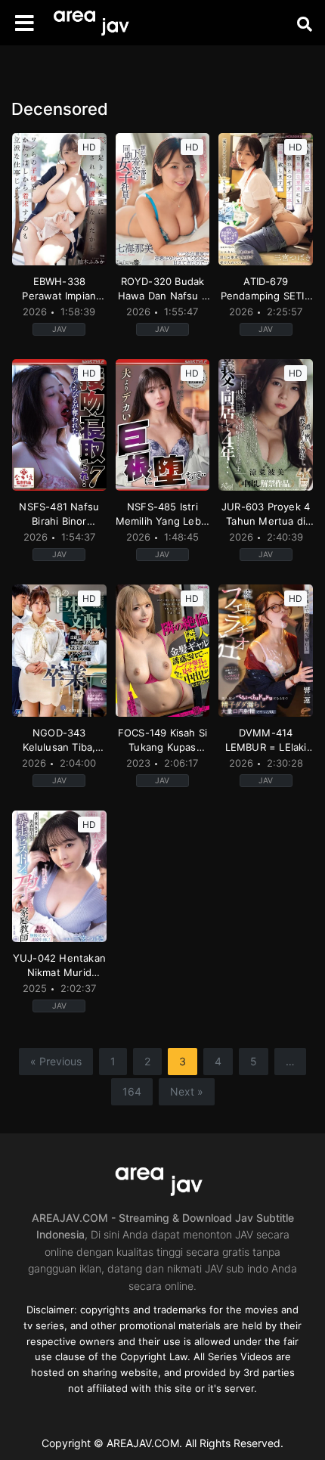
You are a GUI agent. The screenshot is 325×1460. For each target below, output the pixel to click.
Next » (186, 1091)
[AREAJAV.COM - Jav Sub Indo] (94, 23)
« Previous (56, 1061)
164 (131, 1091)
